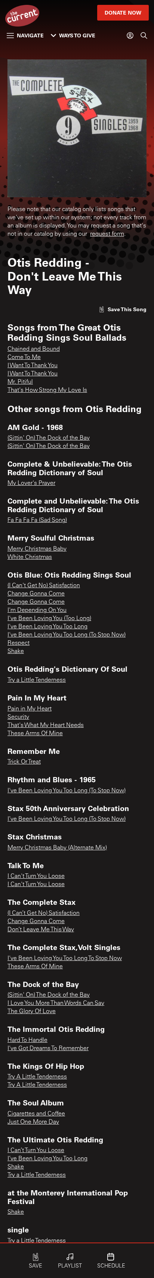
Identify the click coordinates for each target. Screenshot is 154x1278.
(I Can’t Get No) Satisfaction (43, 913)
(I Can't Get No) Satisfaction (43, 586)
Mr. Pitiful (20, 382)
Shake (15, 652)
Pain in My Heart (29, 709)
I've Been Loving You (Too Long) (49, 619)
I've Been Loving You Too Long (47, 627)
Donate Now (123, 12)
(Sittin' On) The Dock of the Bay (48, 438)
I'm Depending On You (37, 610)
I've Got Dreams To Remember (48, 1049)
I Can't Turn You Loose (36, 876)
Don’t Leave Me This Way (40, 930)
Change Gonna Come (36, 594)
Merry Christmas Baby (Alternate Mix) (57, 848)
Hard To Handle (27, 1040)
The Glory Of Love (31, 1012)
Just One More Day (33, 1122)
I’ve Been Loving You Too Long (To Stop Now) (66, 819)
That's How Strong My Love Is (47, 390)
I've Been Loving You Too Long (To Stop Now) (66, 635)
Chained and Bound (33, 349)
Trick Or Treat (24, 762)
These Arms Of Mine (35, 734)
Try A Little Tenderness (37, 1077)
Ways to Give (77, 35)
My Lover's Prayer (31, 483)
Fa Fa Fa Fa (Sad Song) (37, 520)
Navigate (30, 35)
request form (107, 234)
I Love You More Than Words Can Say (55, 1003)
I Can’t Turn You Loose (35, 1151)
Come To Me (24, 357)
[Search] (144, 35)
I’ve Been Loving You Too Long (47, 1159)
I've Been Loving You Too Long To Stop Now (64, 959)
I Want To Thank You (32, 366)
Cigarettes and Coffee (36, 1114)
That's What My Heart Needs (45, 725)
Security (18, 717)
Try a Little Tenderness (36, 680)
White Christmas (29, 557)
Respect (18, 643)
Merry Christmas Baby (37, 549)
